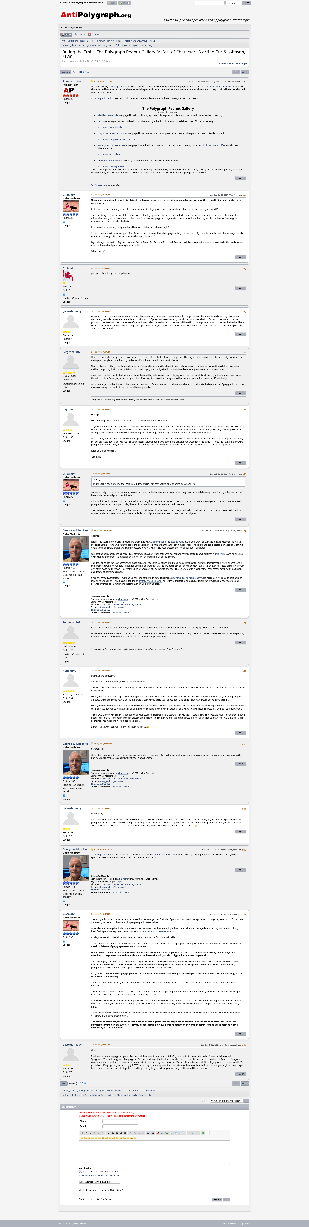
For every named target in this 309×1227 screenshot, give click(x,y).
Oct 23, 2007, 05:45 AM (100, 1044)
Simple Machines (79, 1224)
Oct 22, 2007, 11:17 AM (100, 352)
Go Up (64, 1083)
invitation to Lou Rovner (150, 580)
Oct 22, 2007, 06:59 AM (100, 195)
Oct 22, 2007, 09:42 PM (102, 743)
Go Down (65, 72)
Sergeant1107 (71, 352)
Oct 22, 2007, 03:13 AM (103, 81)
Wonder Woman (119, 133)
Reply (236, 72)
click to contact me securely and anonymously (120, 604)
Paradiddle (113, 115)
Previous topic (226, 63)
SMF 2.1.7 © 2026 (65, 1224)
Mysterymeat (103, 145)
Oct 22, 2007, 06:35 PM (100, 409)
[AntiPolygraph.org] (64, 221)
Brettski (68, 268)
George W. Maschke (75, 530)
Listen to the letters (87, 1175)
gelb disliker (220, 553)
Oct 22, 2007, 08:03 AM (100, 311)
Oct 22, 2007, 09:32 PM (100, 622)
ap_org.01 (120, 601)
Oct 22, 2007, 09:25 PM (102, 530)
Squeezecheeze (120, 145)
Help (224, 1223)
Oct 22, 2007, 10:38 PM (103, 849)
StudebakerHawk (110, 160)
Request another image (108, 1175)
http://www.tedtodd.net (109, 154)
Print (245, 72)
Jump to (205, 1100)
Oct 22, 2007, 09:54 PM (100, 808)
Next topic (241, 63)
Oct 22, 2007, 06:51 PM (100, 473)
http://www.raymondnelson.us (112, 127)
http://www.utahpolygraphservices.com (116, 139)
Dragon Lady (103, 133)
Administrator (72, 81)
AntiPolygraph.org (117, 86)
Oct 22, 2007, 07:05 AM (100, 268)
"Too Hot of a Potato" (120, 612)
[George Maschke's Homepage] (64, 581)
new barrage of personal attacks (158, 931)
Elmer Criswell (110, 991)
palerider (101, 115)
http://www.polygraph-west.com (113, 166)
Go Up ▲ (247, 1223)
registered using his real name (187, 577)
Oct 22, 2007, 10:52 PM (100, 914)
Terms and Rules (234, 1223)
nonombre (69, 670)
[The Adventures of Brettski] (64, 294)
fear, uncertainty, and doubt (217, 86)
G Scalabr (69, 194)
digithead (69, 409)
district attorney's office (213, 145)
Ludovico (101, 121)
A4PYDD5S (105, 610)
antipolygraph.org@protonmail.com (114, 607)
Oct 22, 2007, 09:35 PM (100, 670)
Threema (95, 610)
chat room (123, 599)
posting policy (177, 541)
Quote (242, 178)
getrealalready (72, 311)
